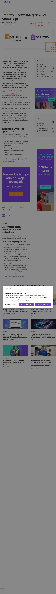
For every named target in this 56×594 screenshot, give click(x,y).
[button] (10, 304)
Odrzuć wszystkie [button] (26, 304)
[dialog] (28, 297)
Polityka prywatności (40, 300)
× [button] (50, 288)
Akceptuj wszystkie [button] (42, 304)
